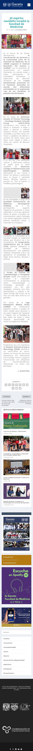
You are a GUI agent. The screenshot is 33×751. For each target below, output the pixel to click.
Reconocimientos (8, 673)
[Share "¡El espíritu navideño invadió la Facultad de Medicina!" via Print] (20, 388)
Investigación (7, 669)
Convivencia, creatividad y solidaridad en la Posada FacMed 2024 (15, 454)
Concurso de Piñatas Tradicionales (14, 431)
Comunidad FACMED (9, 647)
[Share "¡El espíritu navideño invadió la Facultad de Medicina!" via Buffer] (27, 385)
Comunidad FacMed (20, 30)
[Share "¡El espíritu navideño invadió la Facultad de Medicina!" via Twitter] (9, 385)
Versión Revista (10, 563)
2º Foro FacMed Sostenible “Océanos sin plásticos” (16, 478)
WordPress (16, 746)
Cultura (5, 651)
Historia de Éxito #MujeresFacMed (13, 660)
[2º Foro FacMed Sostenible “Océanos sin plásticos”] (16, 467)
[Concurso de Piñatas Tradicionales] (16, 421)
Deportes (6, 656)
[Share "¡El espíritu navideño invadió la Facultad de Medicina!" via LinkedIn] (23, 385)
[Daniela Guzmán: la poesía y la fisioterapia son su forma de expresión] (16, 491)
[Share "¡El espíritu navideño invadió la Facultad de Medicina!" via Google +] (13, 385)
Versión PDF (8, 557)
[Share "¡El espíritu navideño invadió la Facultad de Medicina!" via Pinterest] (20, 385)
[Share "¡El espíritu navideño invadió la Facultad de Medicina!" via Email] (16, 388)
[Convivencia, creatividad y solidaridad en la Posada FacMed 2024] (16, 443)
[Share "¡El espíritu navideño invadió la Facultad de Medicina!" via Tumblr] (16, 385)
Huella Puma (7, 664)
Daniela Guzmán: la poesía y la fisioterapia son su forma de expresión (16, 502)
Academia (6, 638)
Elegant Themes (16, 744)
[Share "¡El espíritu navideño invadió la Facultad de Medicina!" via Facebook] (6, 385)
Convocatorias (7, 643)
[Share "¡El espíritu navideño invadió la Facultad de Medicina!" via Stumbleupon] (13, 388)
